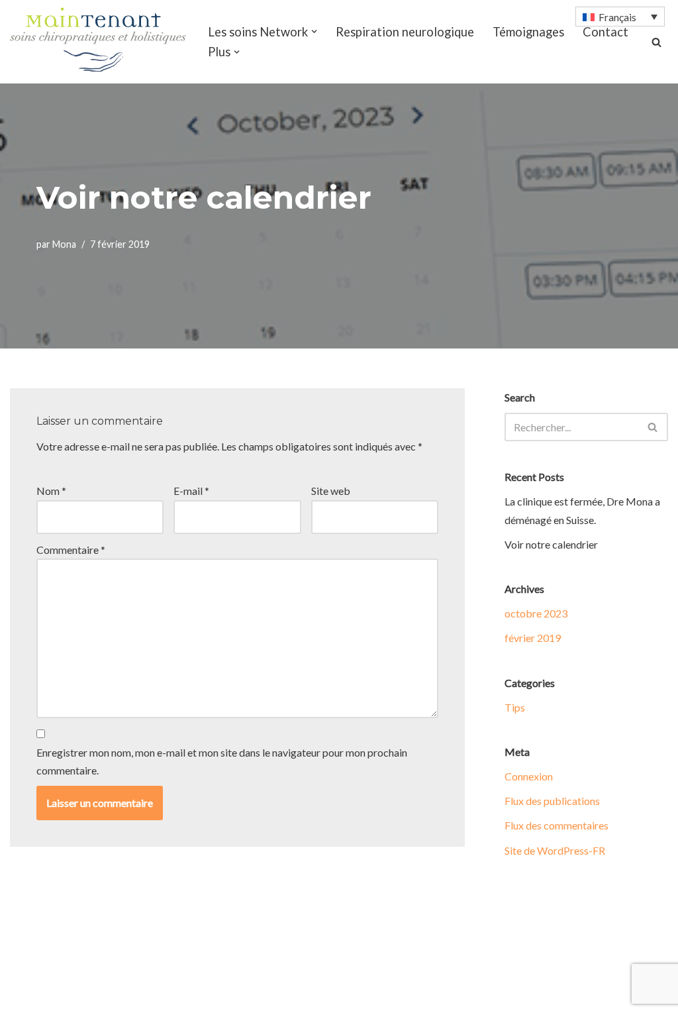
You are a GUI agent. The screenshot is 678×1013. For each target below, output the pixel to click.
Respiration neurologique (405, 32)
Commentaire (70, 549)
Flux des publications (552, 800)
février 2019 (533, 637)
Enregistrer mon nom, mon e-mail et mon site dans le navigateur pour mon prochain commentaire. (221, 761)
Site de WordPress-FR (555, 850)
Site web (330, 490)
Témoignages (528, 32)
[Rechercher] (656, 42)
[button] (314, 31)
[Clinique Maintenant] (97, 39)
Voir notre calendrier (551, 544)
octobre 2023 (536, 613)
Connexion (529, 776)
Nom (51, 490)
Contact (605, 32)
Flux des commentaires (556, 825)
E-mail (191, 490)
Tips (515, 707)
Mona (64, 244)
